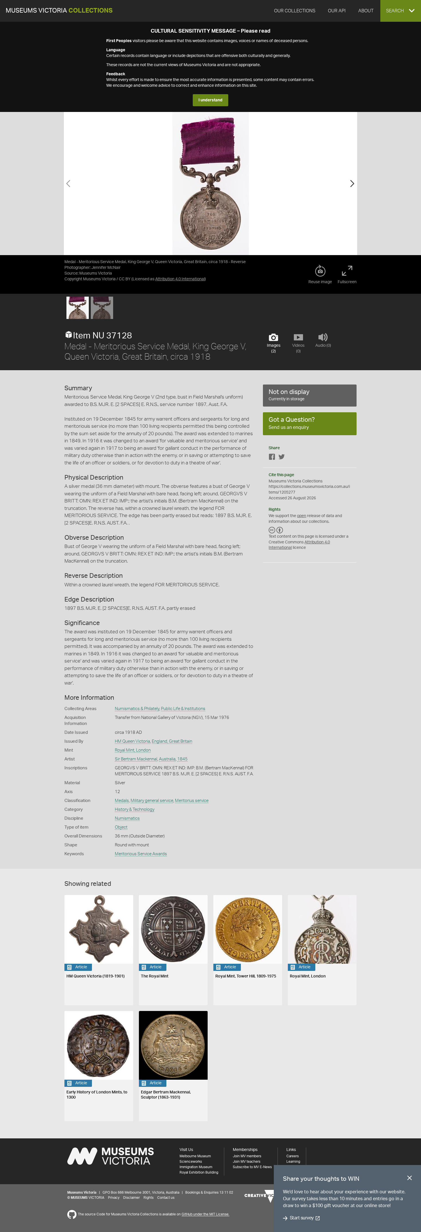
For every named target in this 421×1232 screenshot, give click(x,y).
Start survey (302, 1218)
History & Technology (134, 809)
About (365, 11)
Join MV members (247, 1156)
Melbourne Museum (195, 1156)
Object (121, 827)
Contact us (165, 1197)
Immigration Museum (196, 1167)
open (301, 516)
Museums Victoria (59, 11)
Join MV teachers (246, 1161)
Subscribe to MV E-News (252, 1167)
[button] (400, 11)
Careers (292, 1156)
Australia (167, 759)
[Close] (409, 1179)
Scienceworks (191, 1161)
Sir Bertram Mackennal (136, 759)
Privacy (113, 1197)
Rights (148, 1197)
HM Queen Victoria (132, 741)
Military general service (152, 801)
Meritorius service (191, 801)
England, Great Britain (172, 741)
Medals (122, 801)
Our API (337, 11)
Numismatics (127, 818)
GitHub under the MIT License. (205, 1214)
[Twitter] (281, 458)
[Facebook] (272, 458)
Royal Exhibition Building (199, 1172)
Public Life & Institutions (183, 709)
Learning (293, 1161)
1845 (182, 759)
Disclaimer (131, 1197)
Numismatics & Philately (137, 709)
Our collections (294, 11)
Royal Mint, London (133, 750)
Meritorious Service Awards (141, 854)
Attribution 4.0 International (180, 279)
